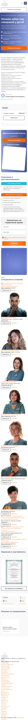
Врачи (3, 691)
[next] (8, 555)
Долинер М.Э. (5, 692)
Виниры (3, 685)
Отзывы (3, 699)
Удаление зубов (5, 667)
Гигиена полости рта (6, 689)
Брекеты (3, 678)
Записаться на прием (14, 48)
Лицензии (3, 711)
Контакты (3, 716)
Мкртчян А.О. (4, 695)
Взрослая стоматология (7, 674)
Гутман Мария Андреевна (8, 531)
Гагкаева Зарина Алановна (8, 381)
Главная (3, 15)
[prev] (3, 555)
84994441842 (5, 663)
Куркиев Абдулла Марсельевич (9, 542)
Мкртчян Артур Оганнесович (9, 477)
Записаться (14, 117)
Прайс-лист (4, 713)
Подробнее (14, 290)
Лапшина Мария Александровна (10, 446)
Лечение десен (5, 669)
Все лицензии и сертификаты (14, 588)
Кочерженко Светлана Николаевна (11, 510)
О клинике (4, 708)
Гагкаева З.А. (5, 697)
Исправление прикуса (7, 683)
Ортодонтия (4, 672)
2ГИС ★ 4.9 (4, 702)
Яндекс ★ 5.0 (4, 700)
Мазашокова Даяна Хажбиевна (10, 350)
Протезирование (5, 681)
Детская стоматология (11, 15)
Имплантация (5, 680)
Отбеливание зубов (6, 686)
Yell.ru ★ (3, 703)
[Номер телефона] (21, 3)
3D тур (3, 709)
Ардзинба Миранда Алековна (9, 286)
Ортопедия (4, 671)
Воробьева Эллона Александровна (11, 414)
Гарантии (3, 714)
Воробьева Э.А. (5, 694)
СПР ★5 (3, 705)
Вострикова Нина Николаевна (9, 519)
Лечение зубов (5, 666)
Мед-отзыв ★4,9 (5, 706)
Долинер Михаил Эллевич (8, 317)
